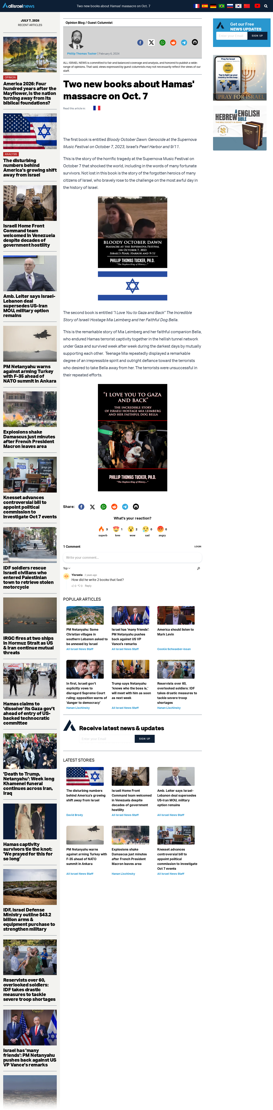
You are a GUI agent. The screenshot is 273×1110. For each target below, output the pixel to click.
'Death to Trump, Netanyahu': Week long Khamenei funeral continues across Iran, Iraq (28, 783)
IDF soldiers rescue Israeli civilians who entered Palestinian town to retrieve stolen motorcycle (28, 577)
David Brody (74, 815)
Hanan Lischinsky (78, 707)
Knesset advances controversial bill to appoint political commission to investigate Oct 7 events (30, 507)
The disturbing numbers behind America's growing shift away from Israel (30, 167)
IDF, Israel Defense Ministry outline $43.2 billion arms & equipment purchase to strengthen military (29, 919)
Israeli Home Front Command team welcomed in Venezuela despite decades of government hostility (29, 235)
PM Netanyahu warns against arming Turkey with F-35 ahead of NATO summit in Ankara (29, 373)
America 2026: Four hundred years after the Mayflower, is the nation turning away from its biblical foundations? (29, 93)
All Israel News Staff (79, 649)
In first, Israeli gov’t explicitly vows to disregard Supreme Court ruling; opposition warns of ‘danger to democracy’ (86, 693)
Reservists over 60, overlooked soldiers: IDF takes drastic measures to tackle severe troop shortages (29, 989)
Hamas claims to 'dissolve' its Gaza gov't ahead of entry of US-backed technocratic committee (29, 713)
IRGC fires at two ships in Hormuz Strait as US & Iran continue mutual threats (28, 645)
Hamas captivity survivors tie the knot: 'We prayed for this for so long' (28, 851)
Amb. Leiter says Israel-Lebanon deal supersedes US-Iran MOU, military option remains (29, 305)
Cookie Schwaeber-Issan (174, 649)
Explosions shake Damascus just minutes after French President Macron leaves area (29, 439)
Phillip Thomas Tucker (82, 53)
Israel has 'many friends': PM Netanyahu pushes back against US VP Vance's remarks (29, 1057)
